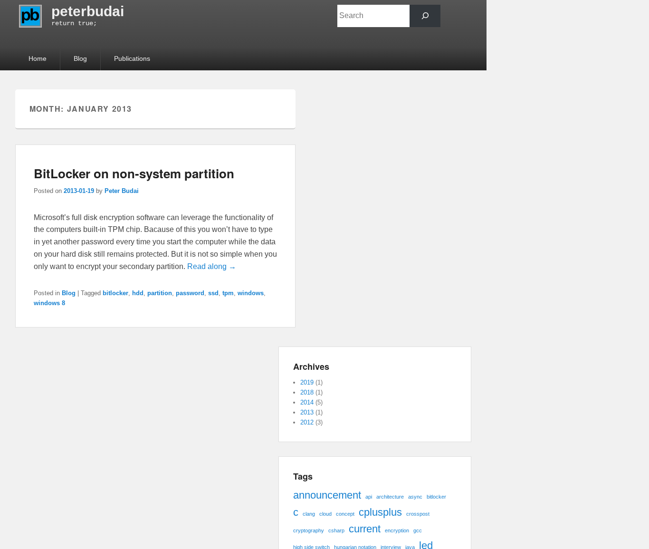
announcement (327, 495)
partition (159, 293)
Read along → (211, 266)
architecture (390, 497)
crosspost (417, 514)
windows (251, 293)
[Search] (425, 16)
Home (38, 58)
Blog (80, 58)
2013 (307, 412)
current (365, 529)
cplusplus (380, 512)
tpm (228, 293)
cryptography (308, 530)
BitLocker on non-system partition (134, 173)
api (368, 497)
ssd (213, 293)
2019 (307, 382)
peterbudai (87, 11)
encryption (397, 530)
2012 (307, 422)
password (190, 293)
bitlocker (115, 293)
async (415, 497)
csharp (336, 530)
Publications (132, 58)
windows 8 (49, 303)
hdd (137, 293)
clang (309, 514)
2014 (307, 402)
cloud (325, 514)
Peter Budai (122, 190)
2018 (307, 392)
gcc (417, 530)
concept (345, 514)
